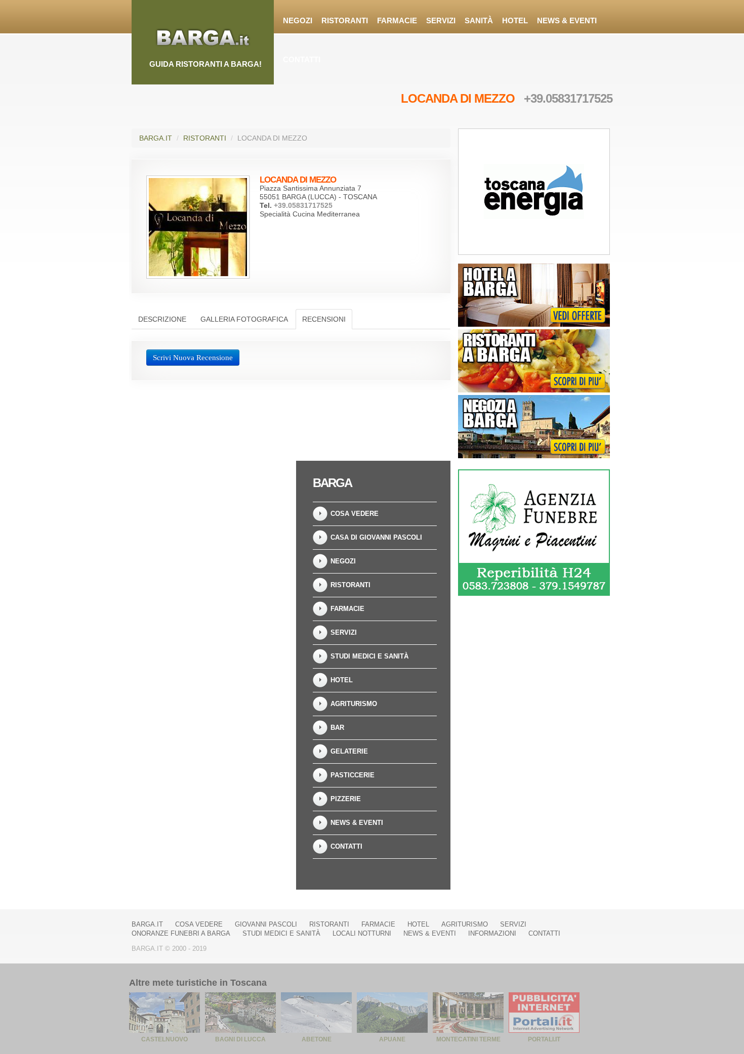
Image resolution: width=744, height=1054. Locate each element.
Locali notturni (362, 933)
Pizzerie (345, 799)
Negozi (297, 20)
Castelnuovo (164, 1039)
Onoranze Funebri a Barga (181, 933)
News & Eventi (567, 20)
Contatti (301, 59)
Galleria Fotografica (244, 319)
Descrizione (162, 319)
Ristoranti (344, 20)
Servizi (441, 20)
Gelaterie (349, 751)
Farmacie (397, 20)
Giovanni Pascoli (266, 924)
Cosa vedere (354, 513)
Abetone (317, 1039)
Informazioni (492, 933)
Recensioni (324, 319)
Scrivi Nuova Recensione (193, 358)
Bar (337, 727)
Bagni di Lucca (240, 1039)
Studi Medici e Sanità (369, 656)
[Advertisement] (210, 524)
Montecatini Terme (468, 1039)
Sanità (479, 20)
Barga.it (155, 138)
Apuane (392, 1039)
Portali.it (544, 1039)
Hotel (515, 20)
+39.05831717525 (568, 98)
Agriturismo (353, 704)
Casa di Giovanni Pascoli (376, 537)
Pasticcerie (352, 775)
